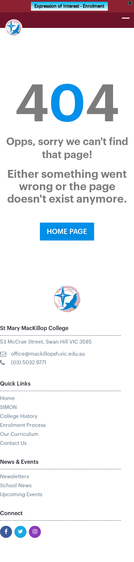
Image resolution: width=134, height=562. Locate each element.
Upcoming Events (21, 494)
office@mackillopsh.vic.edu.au (48, 354)
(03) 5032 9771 (28, 362)
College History (18, 416)
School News (16, 485)
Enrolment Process (23, 425)
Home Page (67, 231)
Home (7, 398)
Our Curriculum (19, 434)
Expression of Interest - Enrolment (69, 6)
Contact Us (13, 443)
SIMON (8, 407)
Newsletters (14, 476)
